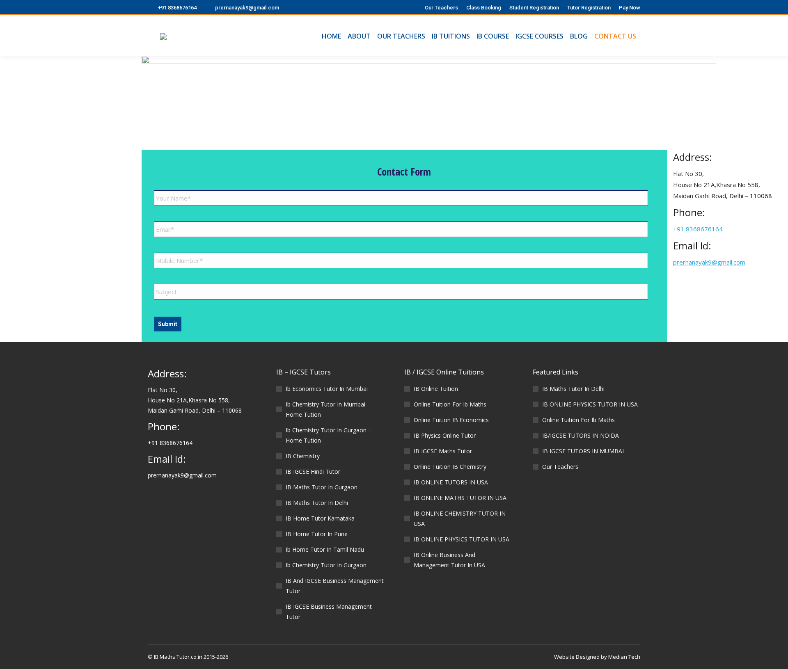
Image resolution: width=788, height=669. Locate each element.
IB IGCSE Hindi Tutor (313, 471)
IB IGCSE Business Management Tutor (329, 612)
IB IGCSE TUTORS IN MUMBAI (583, 451)
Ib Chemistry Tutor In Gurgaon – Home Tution (328, 435)
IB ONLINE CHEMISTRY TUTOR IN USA (460, 518)
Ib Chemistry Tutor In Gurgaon (326, 565)
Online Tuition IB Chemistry (450, 466)
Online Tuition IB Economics (451, 420)
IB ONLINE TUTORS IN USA (451, 482)
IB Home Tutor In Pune (317, 534)
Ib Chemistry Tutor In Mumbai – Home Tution (328, 409)
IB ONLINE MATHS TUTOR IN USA (460, 498)
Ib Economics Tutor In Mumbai (327, 389)
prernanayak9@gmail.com (247, 8)
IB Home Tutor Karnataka (320, 518)
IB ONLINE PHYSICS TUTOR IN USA (461, 539)
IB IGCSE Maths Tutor (443, 451)
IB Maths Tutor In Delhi (317, 503)
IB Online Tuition (436, 389)
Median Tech (624, 656)
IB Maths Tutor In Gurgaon (321, 487)
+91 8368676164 (177, 8)
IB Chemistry (303, 456)
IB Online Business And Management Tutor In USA (449, 560)
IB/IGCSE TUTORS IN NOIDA (580, 435)
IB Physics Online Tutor (445, 435)
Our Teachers (560, 466)
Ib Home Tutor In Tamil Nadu (325, 549)
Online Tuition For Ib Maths (450, 404)
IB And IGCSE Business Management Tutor (335, 586)
